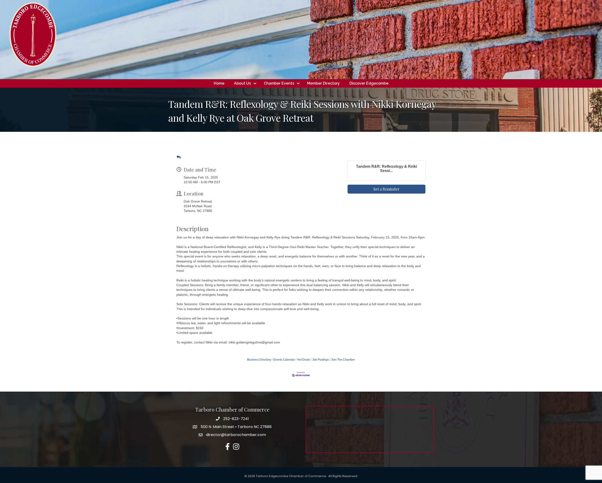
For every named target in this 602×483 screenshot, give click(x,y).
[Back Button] (179, 157)
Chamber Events (279, 83)
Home (219, 83)
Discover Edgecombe (368, 83)
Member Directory (323, 83)
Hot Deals (303, 359)
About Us (242, 83)
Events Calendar (284, 359)
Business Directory (259, 359)
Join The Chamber (343, 359)
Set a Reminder (386, 189)
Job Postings (320, 359)
